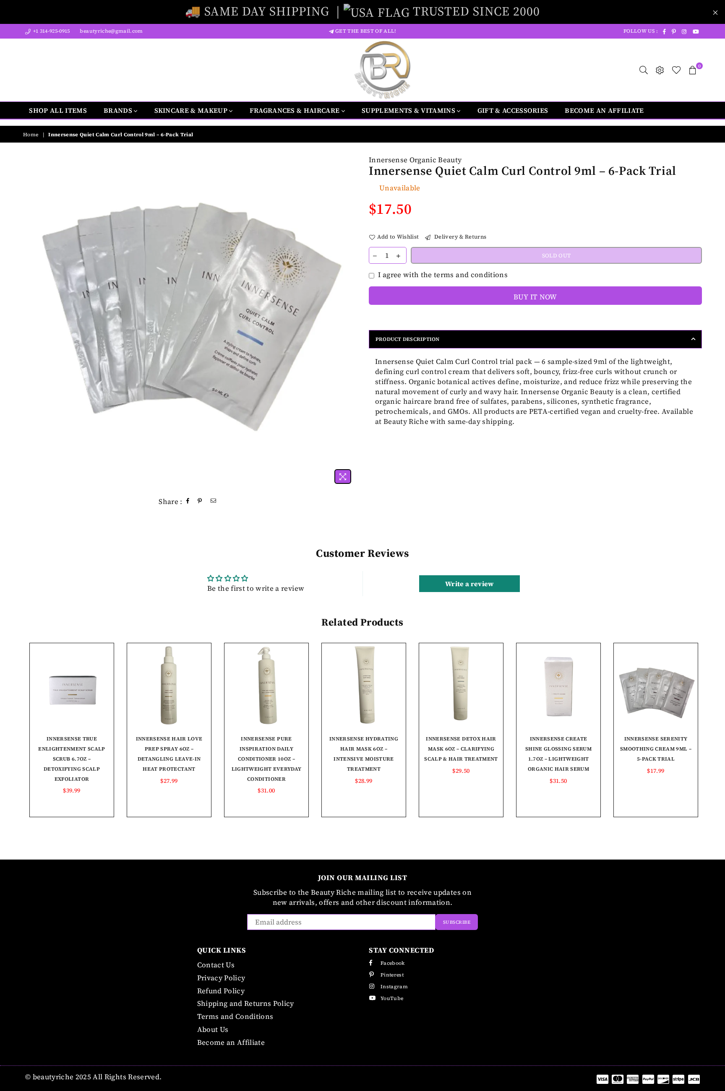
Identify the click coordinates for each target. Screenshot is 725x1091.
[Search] (644, 70)
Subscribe (457, 922)
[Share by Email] (214, 501)
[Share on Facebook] (188, 501)
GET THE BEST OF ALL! (365, 31)
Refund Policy (221, 991)
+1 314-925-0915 (50, 31)
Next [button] (711, 736)
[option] (189, 321)
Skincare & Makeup (191, 110)
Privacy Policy (221, 978)
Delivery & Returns (459, 236)
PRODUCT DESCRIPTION (408, 339)
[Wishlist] (676, 70)
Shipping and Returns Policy (245, 1003)
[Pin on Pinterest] (200, 501)
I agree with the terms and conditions (443, 275)
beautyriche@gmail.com (110, 31)
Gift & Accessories (512, 110)
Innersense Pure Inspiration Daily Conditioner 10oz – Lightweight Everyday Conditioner (267, 758)
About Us (213, 1029)
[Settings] (660, 70)
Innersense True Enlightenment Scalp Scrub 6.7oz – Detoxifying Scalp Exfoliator (71, 758)
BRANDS (119, 110)
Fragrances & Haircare (296, 110)
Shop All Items (57, 110)
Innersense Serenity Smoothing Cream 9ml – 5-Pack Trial (655, 748)
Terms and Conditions (235, 1016)
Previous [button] (13, 736)
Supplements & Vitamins (409, 110)
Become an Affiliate (604, 110)
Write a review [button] (469, 583)
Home (30, 134)
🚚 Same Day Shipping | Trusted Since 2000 (362, 11)
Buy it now (535, 297)
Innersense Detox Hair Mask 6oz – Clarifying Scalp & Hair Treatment (461, 748)
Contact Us (216, 965)
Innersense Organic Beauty (415, 160)
